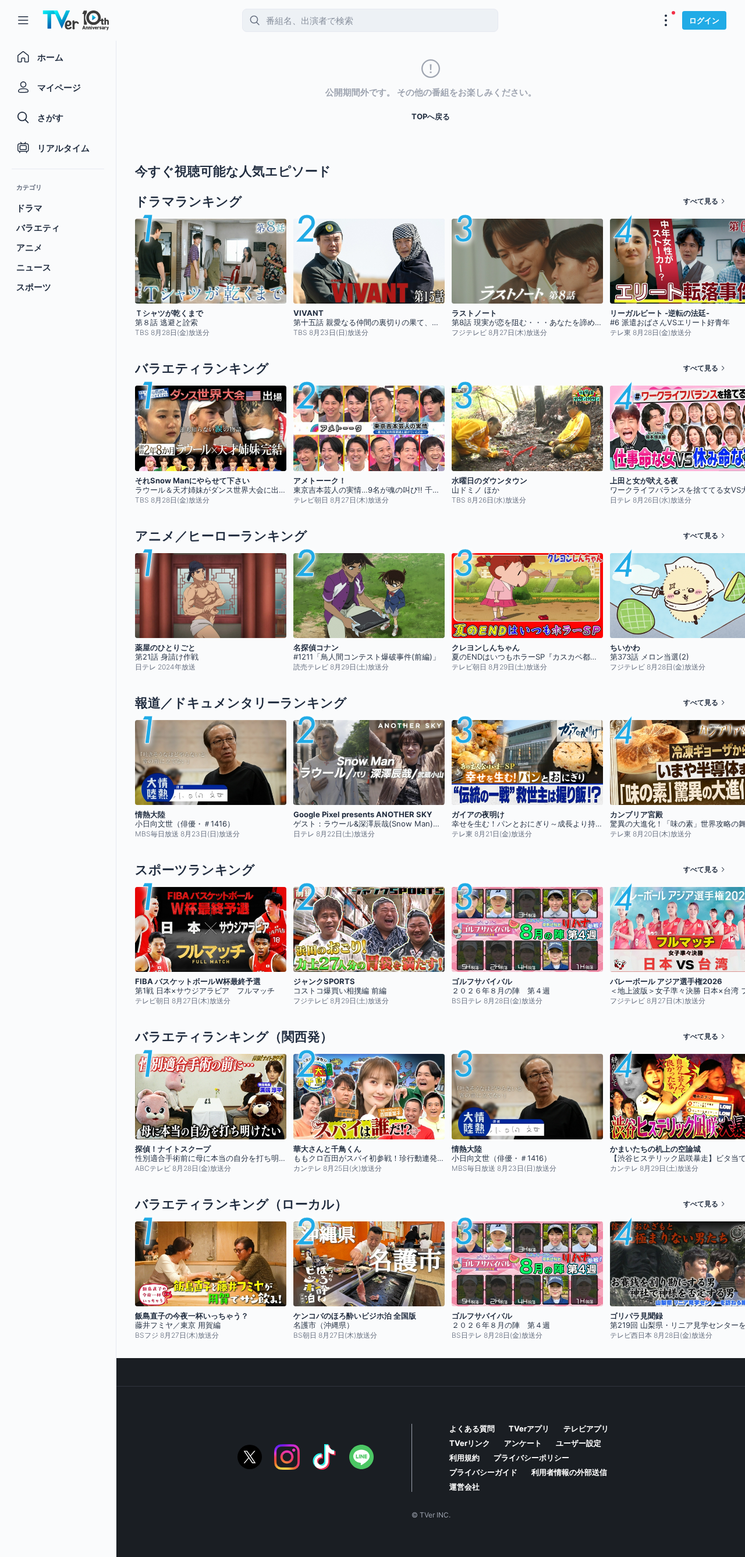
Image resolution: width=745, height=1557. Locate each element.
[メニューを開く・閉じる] (666, 20)
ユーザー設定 (578, 1443)
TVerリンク (469, 1443)
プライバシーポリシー (531, 1457)
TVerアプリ (529, 1428)
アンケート (523, 1443)
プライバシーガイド (483, 1472)
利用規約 (464, 1457)
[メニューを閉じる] (23, 20)
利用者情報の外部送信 (569, 1472)
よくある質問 (472, 1428)
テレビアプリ (586, 1428)
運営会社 (464, 1486)
